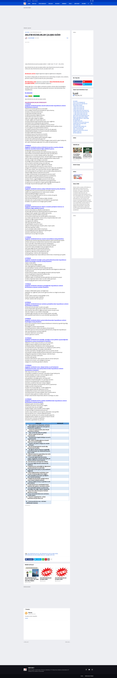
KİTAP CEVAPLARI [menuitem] (42, 3)
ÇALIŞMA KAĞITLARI (50, 554)
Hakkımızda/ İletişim (89, 676)
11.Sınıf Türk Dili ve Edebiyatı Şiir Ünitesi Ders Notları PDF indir (87, 155)
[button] (88, 3)
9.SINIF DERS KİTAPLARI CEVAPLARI (81, 110)
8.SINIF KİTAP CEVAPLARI (78, 109)
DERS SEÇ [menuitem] (34, 3)
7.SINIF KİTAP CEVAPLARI (78, 107)
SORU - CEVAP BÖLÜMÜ (78, 128)
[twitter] (87, 84)
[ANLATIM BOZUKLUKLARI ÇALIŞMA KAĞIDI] (47, 572)
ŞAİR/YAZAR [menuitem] (76, 3)
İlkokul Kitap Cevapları (77, 105)
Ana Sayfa (27, 32)
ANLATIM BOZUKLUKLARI (35, 32)
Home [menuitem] (29, 3)
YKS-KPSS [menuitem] (57, 3)
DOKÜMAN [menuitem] (64, 3)
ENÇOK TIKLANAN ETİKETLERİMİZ (80, 117)
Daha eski (67, 642)
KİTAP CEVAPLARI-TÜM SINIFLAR (80, 103)
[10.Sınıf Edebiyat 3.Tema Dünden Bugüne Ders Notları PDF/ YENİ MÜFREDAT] (77, 150)
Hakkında (29, 0)
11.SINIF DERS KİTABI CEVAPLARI (80, 113)
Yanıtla (26, 618)
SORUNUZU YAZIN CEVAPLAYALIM (80, 130)
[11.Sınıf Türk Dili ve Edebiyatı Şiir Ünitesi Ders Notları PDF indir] (87, 150)
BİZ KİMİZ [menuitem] (84, 3)
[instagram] (77, 84)
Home (25, 0)
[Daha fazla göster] (51, 559)
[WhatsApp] (43, 559)
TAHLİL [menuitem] (70, 3)
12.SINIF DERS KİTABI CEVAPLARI (80, 114)
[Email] (48, 559)
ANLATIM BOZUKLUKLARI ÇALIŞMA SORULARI (35, 554)
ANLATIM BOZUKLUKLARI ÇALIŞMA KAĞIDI (48, 553)
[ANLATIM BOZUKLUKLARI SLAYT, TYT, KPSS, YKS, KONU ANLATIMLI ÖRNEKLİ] (32, 572)
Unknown (30, 612)
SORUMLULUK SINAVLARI (78, 127)
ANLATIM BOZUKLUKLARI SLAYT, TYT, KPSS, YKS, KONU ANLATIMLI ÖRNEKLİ (32, 579)
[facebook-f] (77, 81)
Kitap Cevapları (35, 0)
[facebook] (90, 1)
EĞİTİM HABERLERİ (77, 132)
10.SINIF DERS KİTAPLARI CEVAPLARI (81, 111)
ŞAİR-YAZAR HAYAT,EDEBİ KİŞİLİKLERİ (81, 115)
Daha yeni (26, 642)
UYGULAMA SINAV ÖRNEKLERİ (79, 126)
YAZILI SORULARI (76, 124)
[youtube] (92, 1)
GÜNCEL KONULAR (77, 131)
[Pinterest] (46, 559)
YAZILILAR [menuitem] (50, 3)
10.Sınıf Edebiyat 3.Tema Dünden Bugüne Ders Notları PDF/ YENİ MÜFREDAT (77, 156)
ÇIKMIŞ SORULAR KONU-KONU (79, 123)
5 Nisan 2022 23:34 (31, 614)
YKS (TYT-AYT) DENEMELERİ (79, 102)
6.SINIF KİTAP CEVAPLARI (78, 106)
